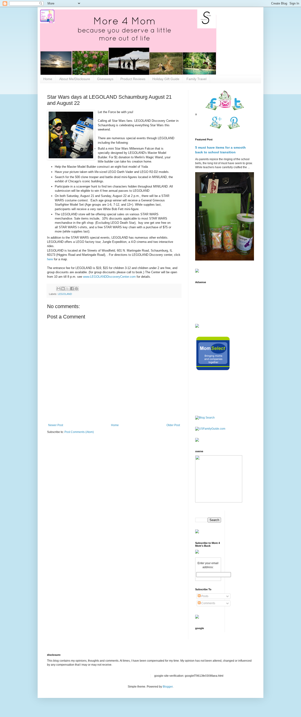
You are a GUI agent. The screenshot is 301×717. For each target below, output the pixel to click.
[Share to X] (67, 288)
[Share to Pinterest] (76, 288)
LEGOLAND (65, 294)
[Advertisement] (210, 301)
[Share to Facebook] (72, 288)
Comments (208, 603)
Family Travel (196, 79)
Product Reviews (132, 79)
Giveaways (105, 79)
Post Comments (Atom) (79, 432)
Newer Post (55, 425)
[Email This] (58, 288)
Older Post (173, 425)
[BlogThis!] (63, 288)
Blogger (168, 686)
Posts (204, 596)
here (50, 259)
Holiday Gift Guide (165, 79)
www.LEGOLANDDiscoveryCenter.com (109, 276)
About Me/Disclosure (74, 79)
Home (47, 79)
